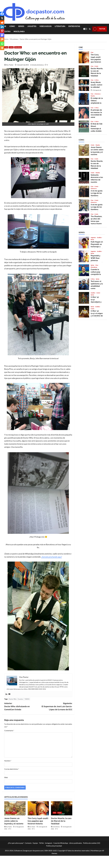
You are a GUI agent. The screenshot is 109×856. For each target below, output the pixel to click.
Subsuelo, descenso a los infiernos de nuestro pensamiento (84, 178)
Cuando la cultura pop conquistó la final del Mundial (84, 270)
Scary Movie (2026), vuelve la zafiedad (84, 85)
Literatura (60, 26)
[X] (2, 18)
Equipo (35, 843)
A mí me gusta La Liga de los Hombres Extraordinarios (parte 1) (84, 205)
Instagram (48, 843)
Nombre (7, 761)
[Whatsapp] (2, 44)
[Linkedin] (6, 694)
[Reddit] (2, 22)
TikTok (102, 29)
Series (21, 26)
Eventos (20, 699)
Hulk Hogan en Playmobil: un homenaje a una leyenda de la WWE (84, 242)
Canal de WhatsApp (60, 843)
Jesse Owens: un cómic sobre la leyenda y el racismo (13, 821)
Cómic (12, 26)
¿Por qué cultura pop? (16, 843)
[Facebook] (2, 14)
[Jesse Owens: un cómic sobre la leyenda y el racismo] (15, 808)
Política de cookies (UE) (91, 843)
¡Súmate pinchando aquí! (51, 557)
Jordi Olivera (56, 827)
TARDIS (27, 699)
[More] (2, 48)
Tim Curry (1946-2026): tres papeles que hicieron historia (38, 821)
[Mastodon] (2, 35)
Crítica (96, 80)
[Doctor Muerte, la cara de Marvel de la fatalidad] (61, 808)
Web (6, 777)
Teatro (7, 32)
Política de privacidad (54, 846)
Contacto (28, 843)
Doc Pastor (10, 65)
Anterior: (17, 706)
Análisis (99, 237)
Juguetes (31, 26)
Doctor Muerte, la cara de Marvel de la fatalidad (61, 821)
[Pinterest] (2, 31)
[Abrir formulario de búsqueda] (90, 29)
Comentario (9, 730)
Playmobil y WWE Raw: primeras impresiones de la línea (84, 256)
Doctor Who (12, 699)
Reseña (14, 812)
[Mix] (2, 39)
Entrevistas (74, 26)
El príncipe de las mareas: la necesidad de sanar (84, 113)
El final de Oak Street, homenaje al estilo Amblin (84, 126)
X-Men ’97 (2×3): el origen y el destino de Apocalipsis (84, 312)
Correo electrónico (11, 769)
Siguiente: (57, 706)
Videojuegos (45, 26)
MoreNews (95, 851)
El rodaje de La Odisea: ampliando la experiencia (84, 99)
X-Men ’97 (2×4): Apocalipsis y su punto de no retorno (84, 298)
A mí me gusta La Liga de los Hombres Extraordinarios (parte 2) (84, 191)
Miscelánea (19, 32)
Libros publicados (75, 843)
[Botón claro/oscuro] (85, 29)
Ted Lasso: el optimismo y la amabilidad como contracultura (84, 284)
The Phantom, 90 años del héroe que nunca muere (84, 219)
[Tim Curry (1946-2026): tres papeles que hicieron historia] (38, 808)
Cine (6, 47)
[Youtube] (9, 694)
